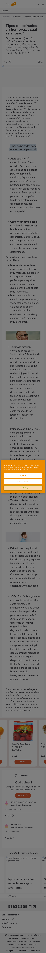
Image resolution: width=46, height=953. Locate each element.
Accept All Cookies (23, 482)
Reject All (23, 476)
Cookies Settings (23, 488)
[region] (23, 476)
